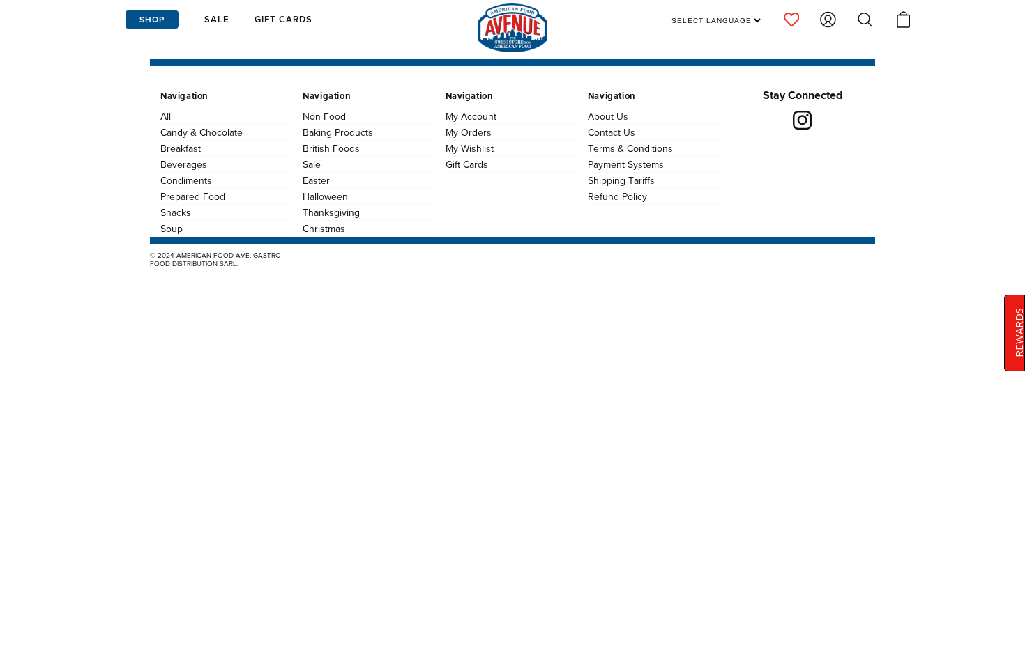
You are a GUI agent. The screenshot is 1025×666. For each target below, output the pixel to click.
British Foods (331, 148)
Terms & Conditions (630, 148)
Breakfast (180, 148)
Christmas (324, 228)
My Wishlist (470, 148)
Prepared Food (192, 196)
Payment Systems (626, 164)
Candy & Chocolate (201, 132)
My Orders (469, 132)
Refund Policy (617, 196)
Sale (312, 164)
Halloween (325, 196)
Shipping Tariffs (621, 180)
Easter (316, 180)
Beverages (183, 164)
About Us (608, 116)
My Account (471, 116)
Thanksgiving (331, 212)
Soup (171, 228)
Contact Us (611, 132)
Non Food (324, 116)
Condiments (186, 180)
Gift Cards (467, 164)
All (165, 116)
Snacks (175, 212)
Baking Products (338, 132)
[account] (792, 19)
